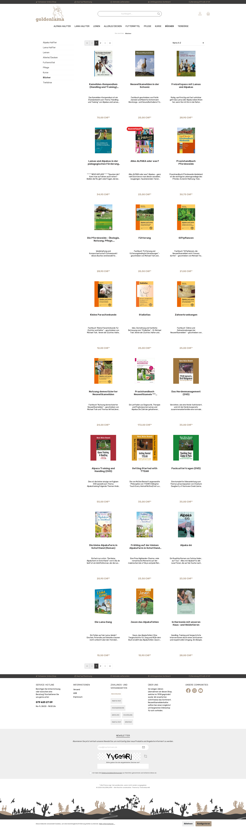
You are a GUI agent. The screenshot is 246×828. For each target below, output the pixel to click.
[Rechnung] (116, 694)
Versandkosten (117, 785)
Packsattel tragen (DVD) (186, 468)
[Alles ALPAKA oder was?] (144, 140)
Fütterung (145, 237)
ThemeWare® (145, 787)
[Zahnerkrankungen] (186, 294)
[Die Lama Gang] (103, 601)
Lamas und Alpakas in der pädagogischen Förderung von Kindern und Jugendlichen (103, 162)
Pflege (46, 67)
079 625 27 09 (44, 702)
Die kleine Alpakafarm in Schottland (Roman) (103, 546)
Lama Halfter (49, 47)
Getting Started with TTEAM (144, 470)
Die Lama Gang (103, 622)
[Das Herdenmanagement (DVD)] (186, 371)
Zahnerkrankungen (186, 314)
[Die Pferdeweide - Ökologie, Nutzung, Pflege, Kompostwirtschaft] (103, 217)
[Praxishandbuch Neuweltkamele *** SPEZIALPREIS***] (144, 371)
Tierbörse (47, 82)
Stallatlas (145, 314)
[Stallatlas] (144, 294)
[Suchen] (159, 13)
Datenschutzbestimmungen (112, 773)
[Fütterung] (144, 217)
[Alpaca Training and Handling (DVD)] (103, 448)
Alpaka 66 (186, 545)
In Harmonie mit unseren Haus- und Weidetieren (186, 623)
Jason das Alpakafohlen (145, 622)
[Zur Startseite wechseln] (50, 14)
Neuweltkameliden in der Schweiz (144, 85)
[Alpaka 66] (186, 524)
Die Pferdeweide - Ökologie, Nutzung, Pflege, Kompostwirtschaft (103, 239)
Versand (76, 689)
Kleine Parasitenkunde (103, 314)
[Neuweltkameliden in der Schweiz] (144, 63)
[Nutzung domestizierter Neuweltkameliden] (103, 371)
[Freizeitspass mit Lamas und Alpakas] (186, 63)
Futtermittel (49, 62)
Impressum (78, 697)
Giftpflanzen (186, 237)
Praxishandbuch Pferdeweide (186, 162)
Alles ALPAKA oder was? (145, 161)
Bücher (47, 77)
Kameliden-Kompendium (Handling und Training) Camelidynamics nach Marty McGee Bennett (103, 85)
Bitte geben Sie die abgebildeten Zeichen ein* (123, 762)
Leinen (46, 52)
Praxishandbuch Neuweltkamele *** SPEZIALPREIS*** (145, 393)
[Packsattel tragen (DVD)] (186, 448)
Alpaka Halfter (50, 42)
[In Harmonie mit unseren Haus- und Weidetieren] (186, 601)
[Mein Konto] (200, 13)
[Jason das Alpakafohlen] (144, 601)
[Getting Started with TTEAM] (144, 448)
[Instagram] (194, 690)
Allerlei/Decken (50, 57)
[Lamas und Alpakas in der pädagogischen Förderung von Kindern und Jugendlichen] (103, 140)
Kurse (45, 72)
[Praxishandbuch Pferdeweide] (186, 140)
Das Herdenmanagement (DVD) (186, 393)
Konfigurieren (203, 824)
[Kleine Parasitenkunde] (103, 294)
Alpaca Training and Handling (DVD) (103, 470)
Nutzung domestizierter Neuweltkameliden (103, 393)
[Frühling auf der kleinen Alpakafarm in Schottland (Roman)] (144, 524)
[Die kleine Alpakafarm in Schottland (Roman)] (103, 524)
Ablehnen (188, 824)
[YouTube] (200, 690)
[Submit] (143, 747)
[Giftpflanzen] (186, 217)
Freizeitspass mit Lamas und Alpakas (186, 85)
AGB (75, 693)
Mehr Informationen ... (107, 824)
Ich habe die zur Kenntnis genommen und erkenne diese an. (124, 773)
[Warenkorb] (207, 13)
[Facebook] (188, 690)
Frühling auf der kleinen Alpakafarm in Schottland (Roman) (144, 546)
